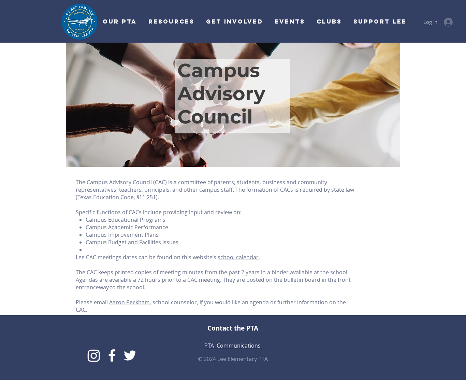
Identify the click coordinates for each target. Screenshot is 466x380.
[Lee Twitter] (130, 355)
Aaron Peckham (129, 302)
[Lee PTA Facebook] (112, 355)
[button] (234, 21)
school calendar (238, 257)
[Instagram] (94, 355)
